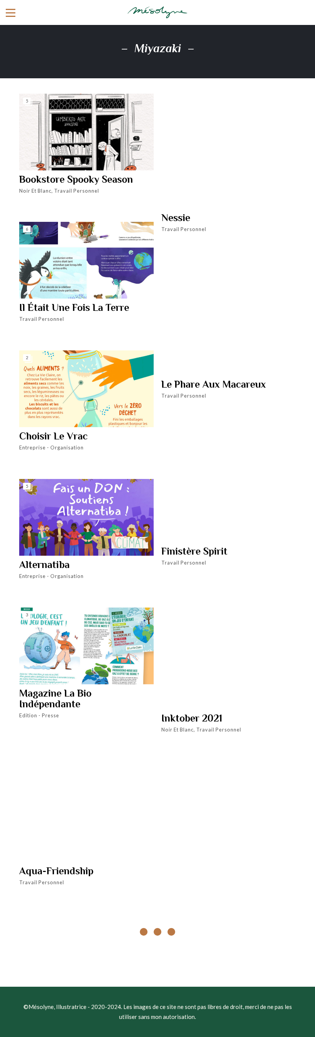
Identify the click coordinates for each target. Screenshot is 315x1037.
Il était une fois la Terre (74, 307)
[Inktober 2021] (228, 651)
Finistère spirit (194, 551)
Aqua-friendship (56, 871)
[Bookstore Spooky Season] (86, 132)
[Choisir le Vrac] (86, 388)
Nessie (175, 218)
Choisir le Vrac (53, 436)
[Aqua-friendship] (86, 804)
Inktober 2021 (191, 718)
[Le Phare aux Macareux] (228, 317)
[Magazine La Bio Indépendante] (86, 646)
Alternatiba (44, 565)
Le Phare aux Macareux (213, 384)
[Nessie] (228, 151)
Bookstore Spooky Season (76, 179)
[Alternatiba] (86, 517)
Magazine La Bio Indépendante (55, 699)
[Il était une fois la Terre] (86, 260)
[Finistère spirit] (228, 484)
